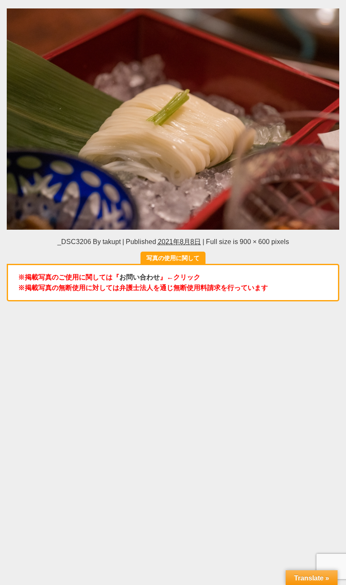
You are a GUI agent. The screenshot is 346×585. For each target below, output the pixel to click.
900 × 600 (255, 241)
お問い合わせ (139, 277)
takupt (112, 241)
